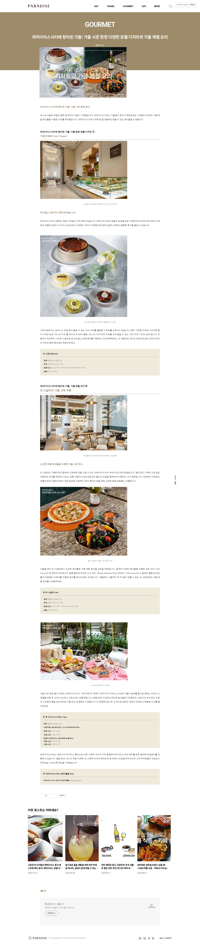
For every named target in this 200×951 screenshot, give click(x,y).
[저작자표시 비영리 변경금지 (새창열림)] (71, 795)
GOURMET (128, 6)
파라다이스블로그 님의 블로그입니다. (59, 907)
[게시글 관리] (52, 796)
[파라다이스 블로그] (39, 6)
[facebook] (149, 938)
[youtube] (145, 938)
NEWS (157, 6)
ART (96, 6)
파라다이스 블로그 (54, 904)
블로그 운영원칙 (166, 938)
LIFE (144, 6)
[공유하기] (49, 796)
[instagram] (140, 938)
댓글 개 (43, 890)
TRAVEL (111, 6)
